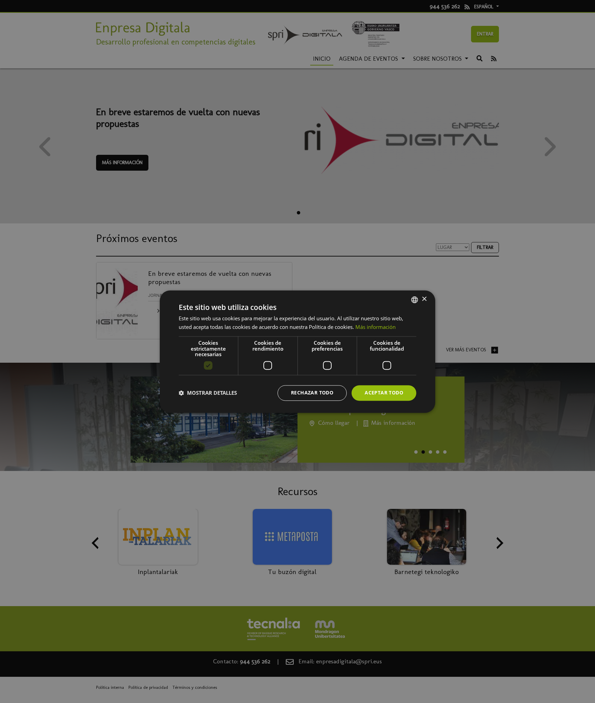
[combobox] (414, 299)
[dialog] (297, 351)
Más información (375, 326)
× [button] (424, 299)
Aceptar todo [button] (384, 392)
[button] (208, 393)
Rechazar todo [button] (312, 392)
